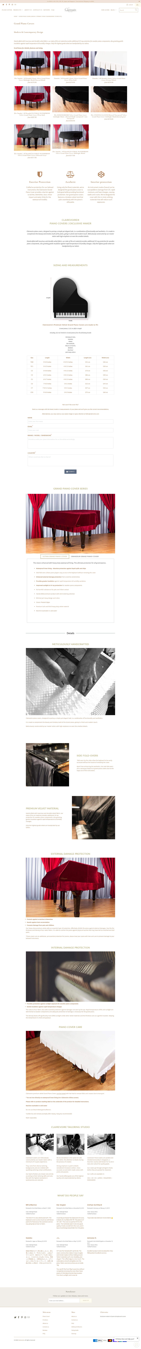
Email (30, 426)
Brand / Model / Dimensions (40, 435)
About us (28, 10)
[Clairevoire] (70, 10)
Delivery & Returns (76, 1327)
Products (17, 10)
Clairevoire (21, 1340)
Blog (113, 10)
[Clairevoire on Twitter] (3, 5)
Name (30, 418)
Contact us (37, 10)
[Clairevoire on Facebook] (6, 5)
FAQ (52, 10)
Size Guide (105, 10)
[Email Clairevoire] (15, 5)
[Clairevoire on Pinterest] (9, 5)
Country (31, 453)
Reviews (47, 10)
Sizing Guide (74, 1330)
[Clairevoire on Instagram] (12, 5)
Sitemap (73, 1333)
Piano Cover (7, 10)
